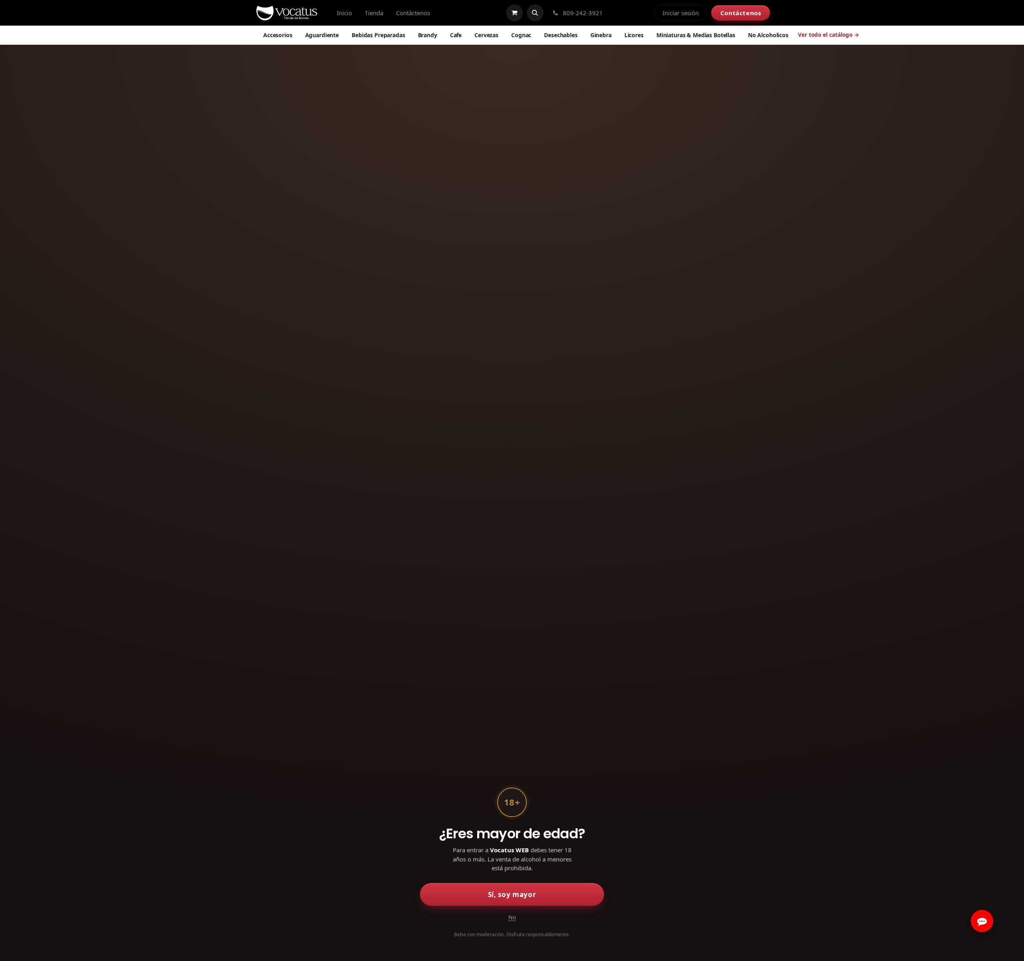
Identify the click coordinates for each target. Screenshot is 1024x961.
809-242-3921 (582, 13)
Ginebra (601, 35)
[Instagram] (630, 13)
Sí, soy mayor (512, 894)
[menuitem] (344, 13)
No (512, 917)
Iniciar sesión (680, 13)
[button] (535, 12)
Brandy (427, 35)
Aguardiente (322, 35)
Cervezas (486, 35)
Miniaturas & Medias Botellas (695, 35)
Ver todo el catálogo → (828, 34)
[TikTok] (644, 13)
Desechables (560, 35)
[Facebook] (617, 13)
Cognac (521, 35)
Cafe (456, 35)
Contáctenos (740, 13)
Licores (634, 35)
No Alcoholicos (768, 35)
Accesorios (277, 35)
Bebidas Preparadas (378, 35)
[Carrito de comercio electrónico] (514, 12)
